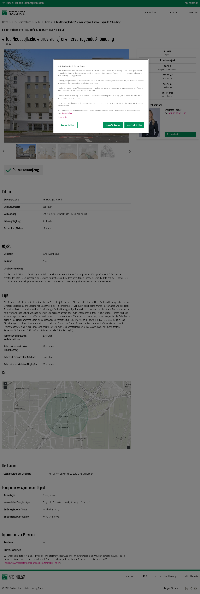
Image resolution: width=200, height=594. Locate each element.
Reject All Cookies (113, 125)
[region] (101, 96)
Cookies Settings (68, 125)
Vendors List (62, 117)
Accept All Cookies (134, 125)
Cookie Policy (67, 113)
